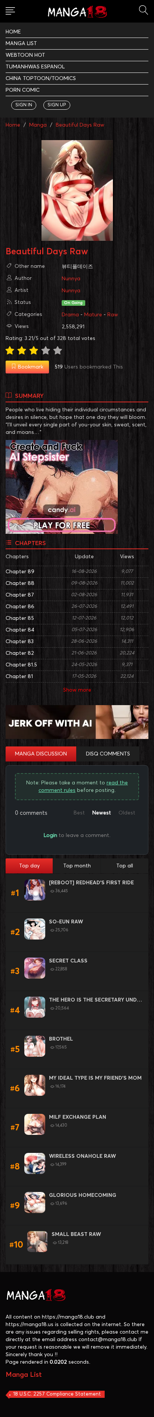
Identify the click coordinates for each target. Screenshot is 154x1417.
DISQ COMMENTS (108, 754)
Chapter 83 (20, 641)
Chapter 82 (20, 653)
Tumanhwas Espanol (35, 66)
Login (50, 835)
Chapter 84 (20, 630)
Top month (77, 866)
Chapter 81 (19, 676)
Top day (29, 866)
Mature (93, 314)
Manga (38, 125)
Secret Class (68, 961)
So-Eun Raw (66, 922)
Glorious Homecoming (82, 1195)
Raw (112, 314)
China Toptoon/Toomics (41, 78)
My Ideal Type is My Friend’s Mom (95, 1078)
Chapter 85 (20, 618)
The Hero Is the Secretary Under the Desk (96, 1000)
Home (13, 32)
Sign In (23, 105)
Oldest (126, 813)
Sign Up (56, 105)
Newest (101, 813)
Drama (70, 314)
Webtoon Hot (25, 55)
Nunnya (71, 278)
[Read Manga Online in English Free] (77, 12)
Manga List (21, 43)
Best (79, 813)
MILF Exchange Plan (77, 1117)
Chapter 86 (20, 606)
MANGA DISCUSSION (41, 754)
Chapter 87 (20, 595)
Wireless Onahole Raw (82, 1156)
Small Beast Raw (76, 1234)
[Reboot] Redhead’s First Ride (91, 882)
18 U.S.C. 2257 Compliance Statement (57, 1394)
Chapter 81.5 (21, 665)
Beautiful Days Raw (80, 125)
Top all (124, 866)
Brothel (61, 1039)
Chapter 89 (20, 571)
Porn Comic (23, 90)
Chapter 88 (20, 583)
